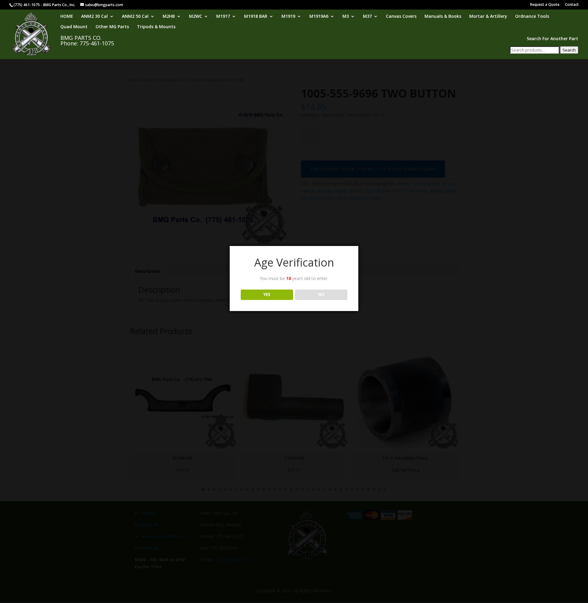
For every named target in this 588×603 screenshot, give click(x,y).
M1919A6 (318, 16)
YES (266, 294)
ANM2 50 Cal (135, 16)
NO (321, 294)
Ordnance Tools (532, 16)
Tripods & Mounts (156, 27)
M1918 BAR (255, 16)
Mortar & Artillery (488, 16)
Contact (572, 5)
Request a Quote (545, 5)
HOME (66, 16)
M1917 (223, 16)
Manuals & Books (442, 16)
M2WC (195, 16)
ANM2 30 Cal (94, 16)
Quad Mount (74, 27)
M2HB (169, 16)
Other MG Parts (112, 27)
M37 (367, 16)
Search (569, 50)
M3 (345, 16)
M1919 (288, 16)
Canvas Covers (401, 16)
